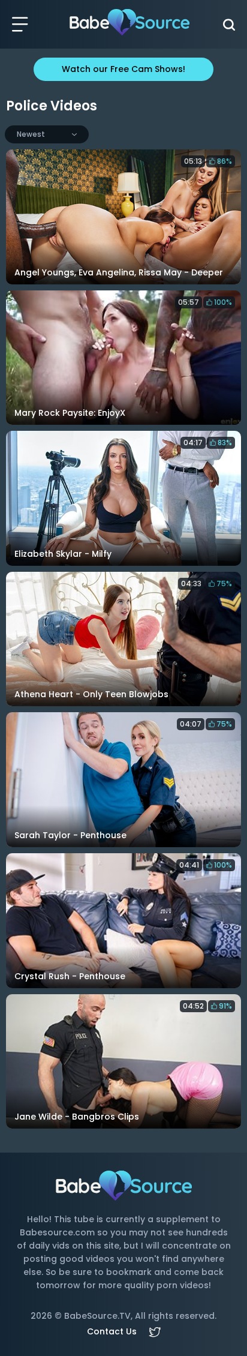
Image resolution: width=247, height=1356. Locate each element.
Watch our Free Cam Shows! (123, 69)
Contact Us (112, 1331)
